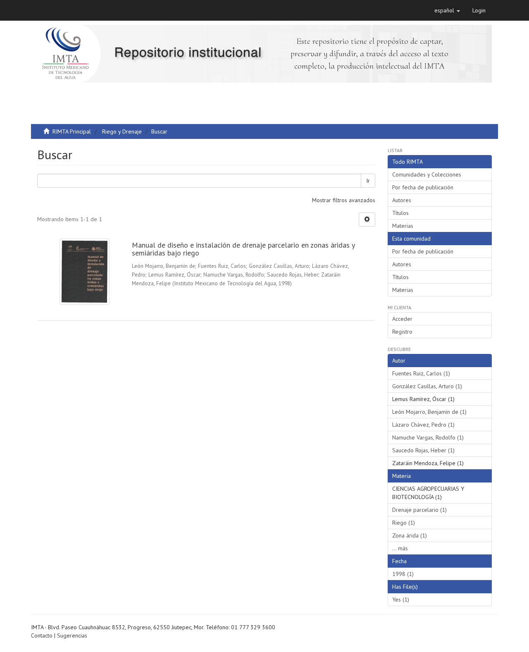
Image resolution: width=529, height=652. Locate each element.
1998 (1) (403, 574)
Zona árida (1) (409, 535)
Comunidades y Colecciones (426, 174)
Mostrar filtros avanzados (343, 200)
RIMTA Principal (71, 131)
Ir (368, 180)
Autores (401, 200)
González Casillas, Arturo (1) (427, 386)
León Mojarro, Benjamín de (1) (429, 412)
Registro (402, 331)
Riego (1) (403, 522)
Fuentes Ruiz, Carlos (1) (421, 373)
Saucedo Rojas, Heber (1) (423, 450)
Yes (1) (400, 599)
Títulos (400, 213)
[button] (447, 10)
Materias (402, 225)
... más (400, 548)
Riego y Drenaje (122, 131)
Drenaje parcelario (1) (419, 509)
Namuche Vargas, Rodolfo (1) (428, 437)
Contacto (41, 635)
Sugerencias (72, 635)
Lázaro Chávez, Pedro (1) (423, 424)
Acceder (402, 318)
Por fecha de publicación (422, 187)
